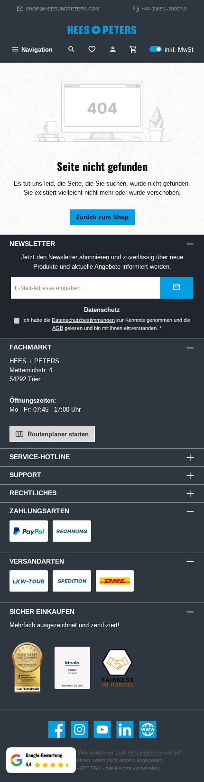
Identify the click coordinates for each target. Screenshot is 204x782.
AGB (57, 328)
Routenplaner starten (57, 434)
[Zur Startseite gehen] (102, 30)
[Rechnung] (72, 531)
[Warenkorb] (133, 49)
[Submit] (176, 288)
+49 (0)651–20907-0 (164, 8)
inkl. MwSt (171, 49)
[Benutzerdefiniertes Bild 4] (117, 668)
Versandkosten (145, 752)
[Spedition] (72, 581)
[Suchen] (71, 49)
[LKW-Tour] (28, 581)
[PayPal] (28, 531)
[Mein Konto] (112, 49)
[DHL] (115, 581)
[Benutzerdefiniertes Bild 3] (72, 668)
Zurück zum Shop (102, 217)
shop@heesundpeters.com (62, 8)
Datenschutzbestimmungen (83, 320)
